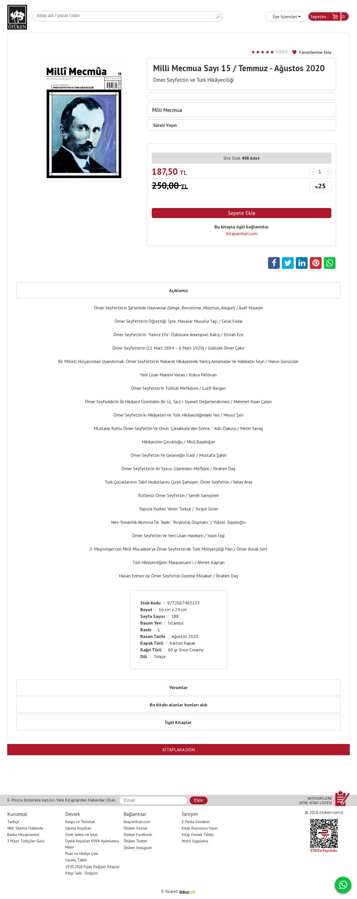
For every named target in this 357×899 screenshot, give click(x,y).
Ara (218, 16)
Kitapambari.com (241, 233)
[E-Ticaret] (187, 891)
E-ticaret (169, 891)
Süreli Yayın (165, 125)
